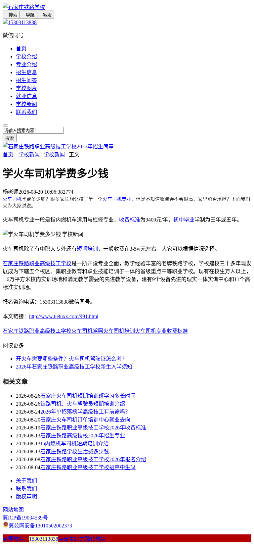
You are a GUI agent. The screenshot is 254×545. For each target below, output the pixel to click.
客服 (46, 15)
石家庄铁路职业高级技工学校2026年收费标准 (93, 427)
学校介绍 (26, 56)
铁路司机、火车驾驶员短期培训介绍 (82, 404)
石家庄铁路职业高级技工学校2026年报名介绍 (93, 459)
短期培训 (87, 249)
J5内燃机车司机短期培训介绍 (74, 443)
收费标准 (129, 220)
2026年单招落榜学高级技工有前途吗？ (85, 412)
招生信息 (26, 72)
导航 (28, 15)
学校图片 (26, 88)
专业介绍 (26, 64)
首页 (21, 48)
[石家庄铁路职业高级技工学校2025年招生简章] (58, 146)
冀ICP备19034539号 (25, 517)
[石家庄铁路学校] (127, 7)
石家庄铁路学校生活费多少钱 (74, 451)
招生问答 (26, 80)
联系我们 (26, 112)
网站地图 (13, 510)
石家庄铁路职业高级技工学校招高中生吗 (88, 467)
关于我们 (26, 480)
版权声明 (26, 496)
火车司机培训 (119, 331)
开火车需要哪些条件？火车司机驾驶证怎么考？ (71, 359)
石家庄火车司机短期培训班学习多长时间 (88, 396)
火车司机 (12, 199)
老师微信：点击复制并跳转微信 (54, 539)
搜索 (11, 15)
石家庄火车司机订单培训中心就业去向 (85, 419)
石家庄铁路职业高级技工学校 (37, 263)
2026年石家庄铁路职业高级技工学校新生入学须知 (74, 367)
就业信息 (26, 96)
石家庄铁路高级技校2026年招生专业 (82, 435)
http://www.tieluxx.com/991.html (63, 316)
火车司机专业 (117, 199)
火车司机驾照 (87, 331)
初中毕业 (183, 220)
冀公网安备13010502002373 (40, 525)
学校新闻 (26, 104)
